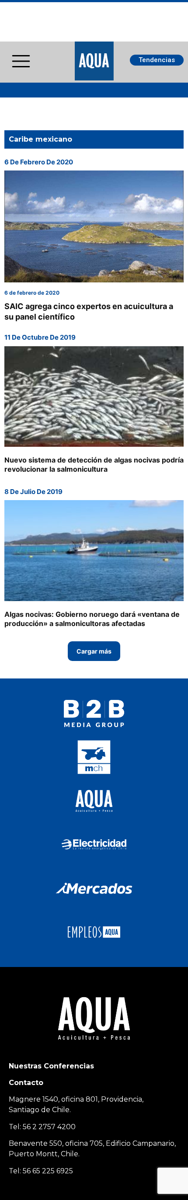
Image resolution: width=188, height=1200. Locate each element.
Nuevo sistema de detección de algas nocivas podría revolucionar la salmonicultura (94, 464)
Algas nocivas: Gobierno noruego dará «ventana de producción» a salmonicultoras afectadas (92, 619)
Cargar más (94, 651)
